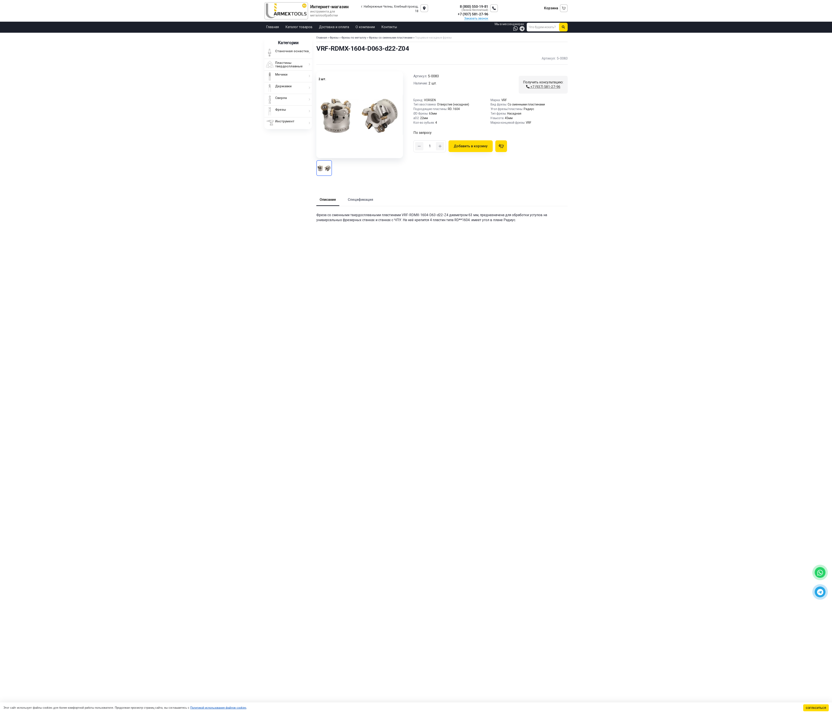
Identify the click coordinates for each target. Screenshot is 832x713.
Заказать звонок (476, 18)
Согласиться (816, 708)
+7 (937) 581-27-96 (545, 87)
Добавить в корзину (471, 146)
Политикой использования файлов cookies (218, 707)
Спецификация (360, 200)
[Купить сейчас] (501, 146)
